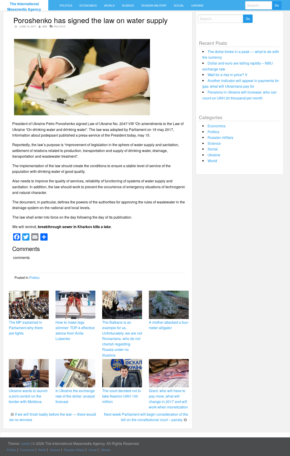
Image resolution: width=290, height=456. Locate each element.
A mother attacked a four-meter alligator (169, 325)
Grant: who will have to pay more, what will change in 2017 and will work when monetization (168, 399)
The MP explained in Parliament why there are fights (26, 328)
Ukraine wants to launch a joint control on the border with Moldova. (28, 396)
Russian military (154, 5)
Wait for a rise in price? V (227, 74)
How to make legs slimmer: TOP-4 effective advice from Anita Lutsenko (75, 330)
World (109, 5)
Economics (88, 5)
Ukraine (197, 5)
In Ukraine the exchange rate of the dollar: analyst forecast (75, 396)
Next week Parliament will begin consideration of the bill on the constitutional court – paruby (146, 417)
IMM (44, 26)
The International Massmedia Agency (24, 6)
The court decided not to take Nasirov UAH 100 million (121, 396)
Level (25, 443)
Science (128, 5)
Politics (66, 5)
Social (179, 5)
